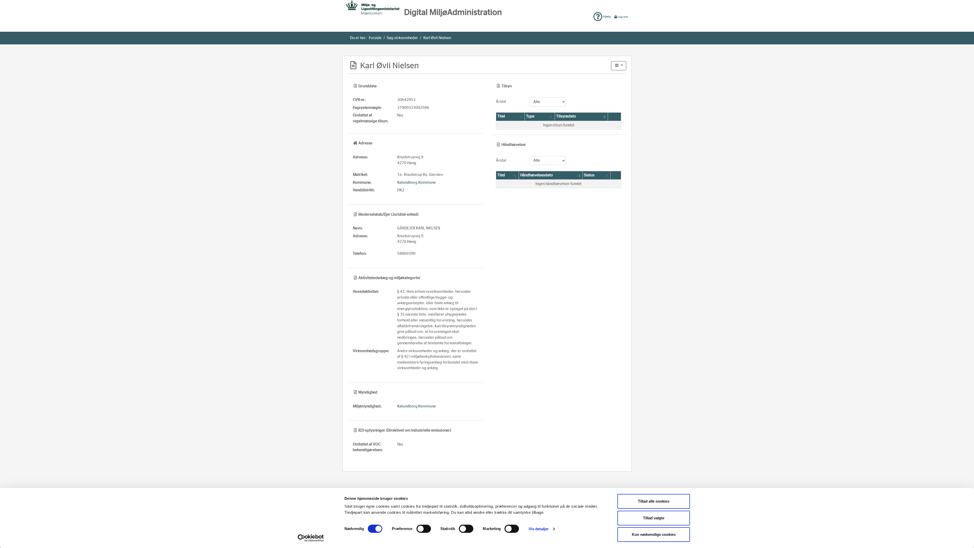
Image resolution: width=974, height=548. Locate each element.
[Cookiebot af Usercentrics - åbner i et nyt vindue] (311, 538)
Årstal (501, 102)
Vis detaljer (539, 529)
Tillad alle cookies (653, 501)
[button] (618, 66)
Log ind (623, 16)
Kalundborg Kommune (416, 182)
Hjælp (606, 16)
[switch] (423, 529)
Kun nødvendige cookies (654, 534)
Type (530, 116)
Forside (375, 38)
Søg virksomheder (402, 38)
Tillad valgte (653, 518)
